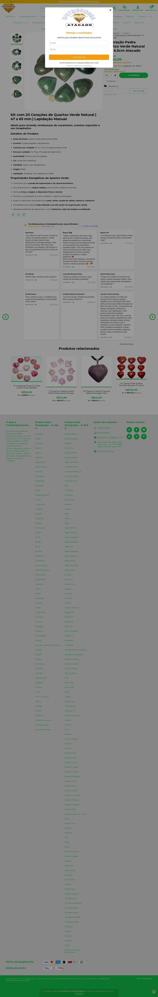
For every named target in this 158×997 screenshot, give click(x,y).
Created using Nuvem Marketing (79, 66)
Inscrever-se (79, 57)
